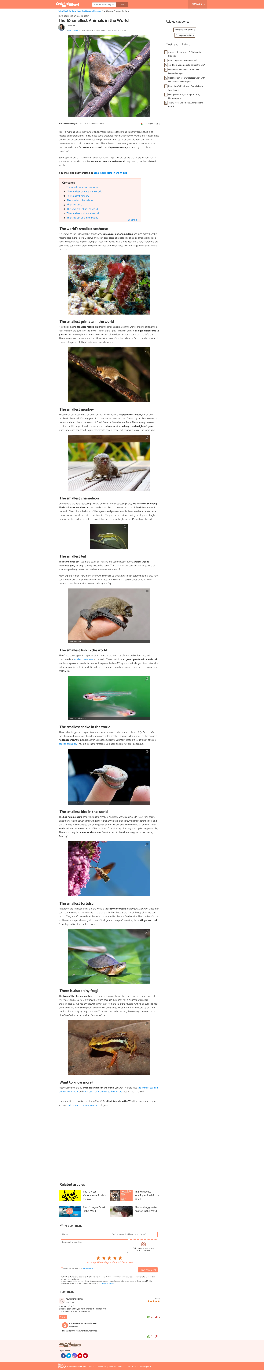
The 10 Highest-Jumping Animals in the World (147, 1195)
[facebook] (63, 1355)
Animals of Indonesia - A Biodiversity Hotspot (184, 54)
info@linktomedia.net (107, 1283)
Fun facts (72, 11)
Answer (63, 1317)
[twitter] (68, 1355)
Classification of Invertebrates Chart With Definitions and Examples (186, 80)
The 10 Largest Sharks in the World (94, 1209)
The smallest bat (75, 205)
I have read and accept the (78, 1268)
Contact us (102, 1367)
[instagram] (74, 1355)
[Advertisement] (109, 1144)
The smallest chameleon (80, 200)
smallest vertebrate (83, 659)
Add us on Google (151, 123)
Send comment (148, 1270)
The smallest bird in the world (82, 218)
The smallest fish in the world (82, 209)
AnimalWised (63, 11)
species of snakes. (68, 744)
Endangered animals (185, 35)
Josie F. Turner (73, 30)
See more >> (134, 220)
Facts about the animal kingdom (89, 11)
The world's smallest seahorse (82, 187)
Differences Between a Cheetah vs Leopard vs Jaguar (183, 71)
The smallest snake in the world (83, 213)
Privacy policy (132, 1367)
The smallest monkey (78, 196)
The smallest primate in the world (84, 191)
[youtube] (79, 1355)
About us (92, 1367)
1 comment (71, 26)
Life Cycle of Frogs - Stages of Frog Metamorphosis (184, 96)
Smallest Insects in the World (110, 173)
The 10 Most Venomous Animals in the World (185, 104)
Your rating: (90, 1262)
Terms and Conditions (117, 1367)
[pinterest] (85, 1355)
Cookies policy (145, 1367)
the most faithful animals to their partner (103, 1092)
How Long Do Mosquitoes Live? (182, 60)
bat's (117, 566)
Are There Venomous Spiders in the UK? (186, 65)
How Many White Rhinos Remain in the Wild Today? (185, 88)
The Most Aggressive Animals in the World (146, 1209)
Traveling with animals (185, 30)
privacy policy (88, 1268)
